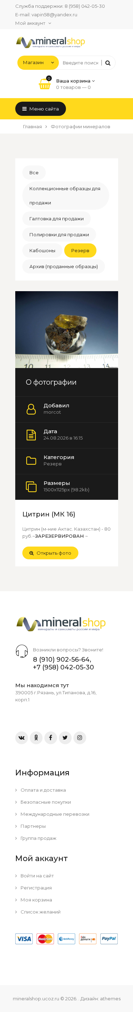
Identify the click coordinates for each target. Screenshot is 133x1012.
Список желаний (40, 912)
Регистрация (36, 888)
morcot (52, 412)
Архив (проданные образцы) (63, 266)
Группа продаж (38, 838)
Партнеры (33, 826)
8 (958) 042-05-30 (85, 6)
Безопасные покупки (45, 802)
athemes (110, 998)
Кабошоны (42, 250)
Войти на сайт (37, 875)
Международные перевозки (54, 814)
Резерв (80, 250)
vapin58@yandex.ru (54, 14)
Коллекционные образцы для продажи (64, 195)
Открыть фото (53, 553)
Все (34, 172)
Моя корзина (36, 900)
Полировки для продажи (59, 234)
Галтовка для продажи (56, 218)
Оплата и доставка (43, 790)
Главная (32, 126)
